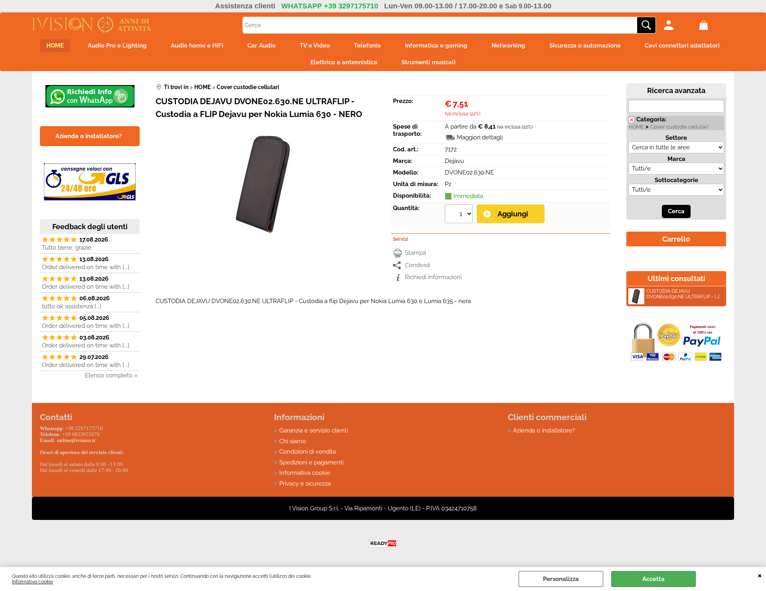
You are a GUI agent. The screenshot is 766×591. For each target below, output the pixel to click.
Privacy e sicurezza (305, 483)
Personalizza (561, 579)
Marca (676, 159)
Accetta (653, 579)
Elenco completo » (111, 375)
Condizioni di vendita (307, 451)
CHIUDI (760, 575)
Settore (676, 137)
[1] (460, 214)
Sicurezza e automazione (585, 45)
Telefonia (367, 45)
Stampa (415, 252)
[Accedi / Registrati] (679, 25)
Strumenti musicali (428, 62)
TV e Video (315, 45)
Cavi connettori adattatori (682, 45)
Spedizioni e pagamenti (311, 462)
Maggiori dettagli (480, 137)
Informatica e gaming (436, 45)
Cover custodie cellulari (679, 127)
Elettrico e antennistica (343, 62)
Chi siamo (292, 441)
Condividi (417, 265)
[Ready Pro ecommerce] (383, 543)
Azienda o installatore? (544, 430)
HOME (55, 45)
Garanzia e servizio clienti (313, 430)
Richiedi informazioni (433, 277)
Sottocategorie (676, 180)
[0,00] (714, 25)
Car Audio (261, 45)
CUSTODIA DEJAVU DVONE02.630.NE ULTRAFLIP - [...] (682, 293)
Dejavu (454, 161)
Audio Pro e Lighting (117, 45)
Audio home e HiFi (197, 45)
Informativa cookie (32, 582)
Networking (508, 45)
